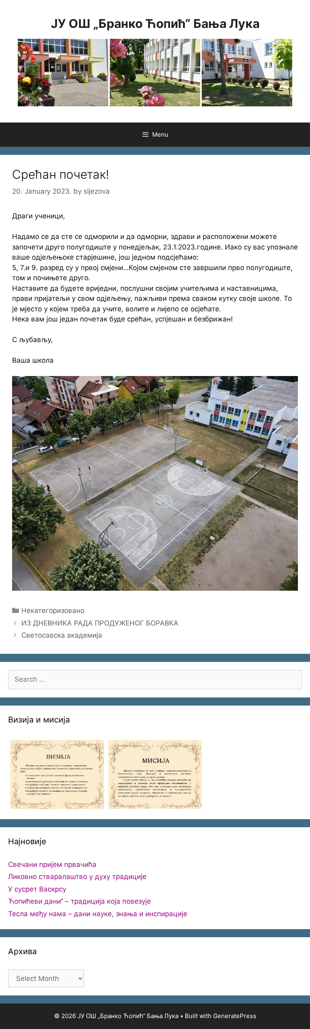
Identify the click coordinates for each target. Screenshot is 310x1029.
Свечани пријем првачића (52, 864)
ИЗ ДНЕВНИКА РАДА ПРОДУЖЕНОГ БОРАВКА (99, 623)
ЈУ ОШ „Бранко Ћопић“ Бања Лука (155, 23)
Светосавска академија (61, 635)
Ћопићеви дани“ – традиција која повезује (79, 901)
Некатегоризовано (52, 610)
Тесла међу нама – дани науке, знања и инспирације (97, 914)
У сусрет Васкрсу (37, 889)
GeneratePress (234, 1016)
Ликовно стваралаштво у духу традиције (77, 877)
